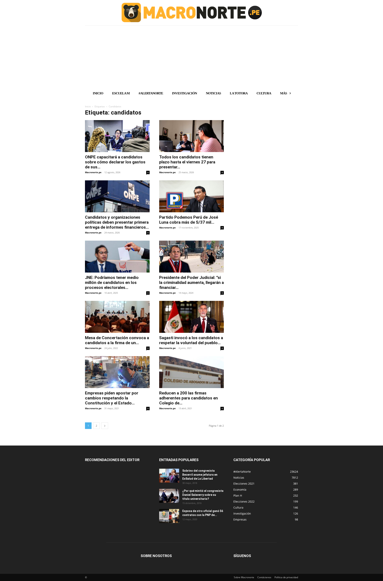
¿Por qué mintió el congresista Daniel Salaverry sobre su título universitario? (202, 494)
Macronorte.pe (93, 172)
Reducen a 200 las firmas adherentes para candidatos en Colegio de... (188, 398)
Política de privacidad (286, 577)
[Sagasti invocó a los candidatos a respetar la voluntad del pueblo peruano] (191, 317)
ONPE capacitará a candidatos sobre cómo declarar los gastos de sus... (115, 162)
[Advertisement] (191, 56)
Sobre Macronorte (244, 577)
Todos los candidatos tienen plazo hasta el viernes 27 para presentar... (187, 162)
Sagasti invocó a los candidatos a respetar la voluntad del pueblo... (191, 340)
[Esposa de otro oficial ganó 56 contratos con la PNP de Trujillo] (169, 516)
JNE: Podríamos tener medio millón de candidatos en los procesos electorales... (112, 282)
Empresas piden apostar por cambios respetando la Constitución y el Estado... (111, 398)
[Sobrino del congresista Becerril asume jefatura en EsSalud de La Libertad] (169, 476)
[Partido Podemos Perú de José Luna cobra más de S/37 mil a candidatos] (191, 196)
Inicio (88, 106)
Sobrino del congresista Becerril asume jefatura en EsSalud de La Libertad (199, 474)
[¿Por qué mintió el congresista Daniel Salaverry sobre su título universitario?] (169, 496)
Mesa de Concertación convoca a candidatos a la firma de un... (117, 340)
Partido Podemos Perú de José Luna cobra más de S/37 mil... (188, 220)
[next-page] (104, 425)
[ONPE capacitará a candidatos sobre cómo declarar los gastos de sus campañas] (117, 136)
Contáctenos (264, 577)
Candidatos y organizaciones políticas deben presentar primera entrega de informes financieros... (117, 222)
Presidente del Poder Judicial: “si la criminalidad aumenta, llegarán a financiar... (191, 282)
